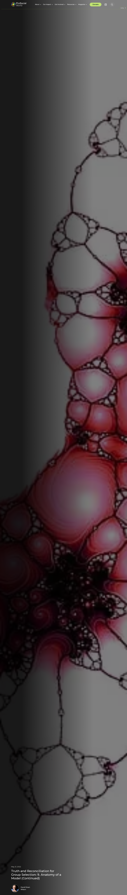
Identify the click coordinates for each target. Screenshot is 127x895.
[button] (37, 4)
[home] (18, 4)
